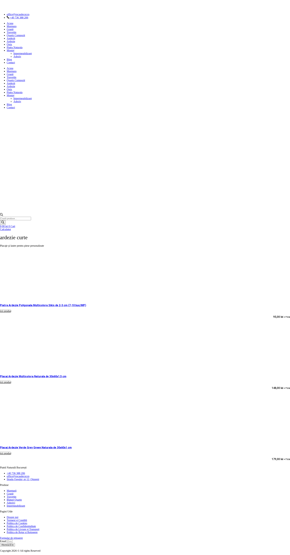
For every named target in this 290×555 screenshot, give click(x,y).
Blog (9, 59)
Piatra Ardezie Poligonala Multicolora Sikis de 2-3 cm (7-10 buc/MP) (43, 305)
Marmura (11, 26)
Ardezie (11, 41)
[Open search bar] (1, 215)
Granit (10, 29)
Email (3, 541)
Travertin (11, 32)
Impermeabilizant (22, 53)
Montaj (10, 50)
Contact (11, 62)
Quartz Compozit (16, 35)
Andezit (11, 38)
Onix (9, 44)
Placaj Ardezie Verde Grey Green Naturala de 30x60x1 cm (36, 447)
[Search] (3, 222)
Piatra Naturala (14, 47)
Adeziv (17, 56)
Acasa (10, 23)
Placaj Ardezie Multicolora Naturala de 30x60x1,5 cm (33, 376)
